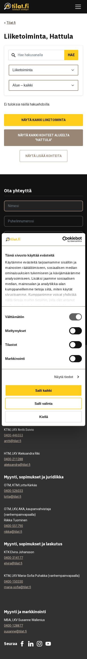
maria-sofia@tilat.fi (17, 587)
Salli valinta (43, 403)
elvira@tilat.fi (13, 563)
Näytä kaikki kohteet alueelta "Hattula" (43, 137)
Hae (71, 55)
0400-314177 (13, 557)
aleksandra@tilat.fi (17, 465)
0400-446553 (13, 435)
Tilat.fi (11, 22)
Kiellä (43, 416)
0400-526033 (13, 491)
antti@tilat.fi (12, 441)
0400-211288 (13, 459)
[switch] (75, 330)
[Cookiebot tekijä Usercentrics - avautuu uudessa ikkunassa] (62, 239)
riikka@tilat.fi (13, 531)
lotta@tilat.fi (12, 496)
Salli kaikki (43, 390)
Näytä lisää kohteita (43, 156)
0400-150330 (13, 581)
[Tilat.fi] (16, 7)
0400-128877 (13, 625)
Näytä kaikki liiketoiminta (43, 120)
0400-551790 (13, 526)
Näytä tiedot (63, 377)
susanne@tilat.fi (15, 631)
